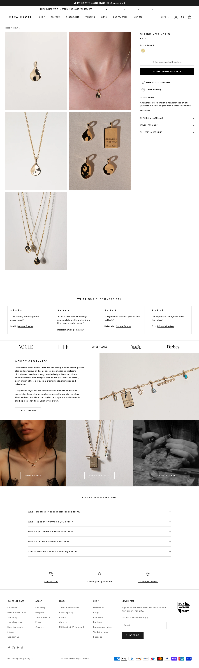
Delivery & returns (16, 612)
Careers (39, 627)
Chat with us (51, 581)
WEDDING (90, 17)
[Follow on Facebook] (9, 647)
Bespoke (39, 612)
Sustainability (42, 617)
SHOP (42, 17)
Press (38, 622)
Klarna (62, 617)
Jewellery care (14, 622)
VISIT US (138, 17)
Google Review (26, 326)
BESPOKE (55, 17)
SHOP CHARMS (28, 410)
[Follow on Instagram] (13, 647)
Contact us (13, 637)
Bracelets (98, 617)
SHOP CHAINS (33, 475)
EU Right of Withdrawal (71, 627)
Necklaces (98, 607)
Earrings (97, 622)
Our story (40, 607)
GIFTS (104, 17)
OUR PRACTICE (120, 17)
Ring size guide (15, 627)
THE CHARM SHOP (99, 475)
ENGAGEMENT (72, 17)
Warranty (12, 617)
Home (7, 28)
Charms (16, 28)
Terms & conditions (69, 607)
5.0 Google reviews (147, 581)
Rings (96, 612)
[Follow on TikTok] (22, 647)
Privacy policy (66, 612)
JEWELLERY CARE (166, 475)
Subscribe (132, 635)
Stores (10, 632)
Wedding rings (100, 632)
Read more (145, 110)
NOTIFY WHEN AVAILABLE (167, 71)
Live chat (12, 607)
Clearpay (64, 622)
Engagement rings (102, 627)
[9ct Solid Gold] (143, 51)
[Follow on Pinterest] (17, 647)
